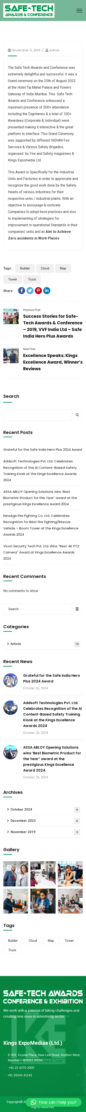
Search (11, 396)
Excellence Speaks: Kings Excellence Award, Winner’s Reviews (53, 362)
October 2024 (44, 809)
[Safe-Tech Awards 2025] (28, 10)
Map (63, 268)
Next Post (29, 349)
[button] (54, 1102)
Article (45, 644)
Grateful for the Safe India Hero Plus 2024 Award (42, 449)
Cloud (45, 268)
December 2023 (44, 821)
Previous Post (31, 310)
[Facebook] (21, 290)
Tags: (7, 268)
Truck (32, 279)
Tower (12, 279)
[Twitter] (30, 290)
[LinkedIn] (46, 290)
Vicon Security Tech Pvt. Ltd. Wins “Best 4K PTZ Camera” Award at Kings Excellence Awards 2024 (41, 552)
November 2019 (44, 832)
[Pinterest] (38, 290)
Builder (25, 268)
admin (54, 50)
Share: (8, 291)
